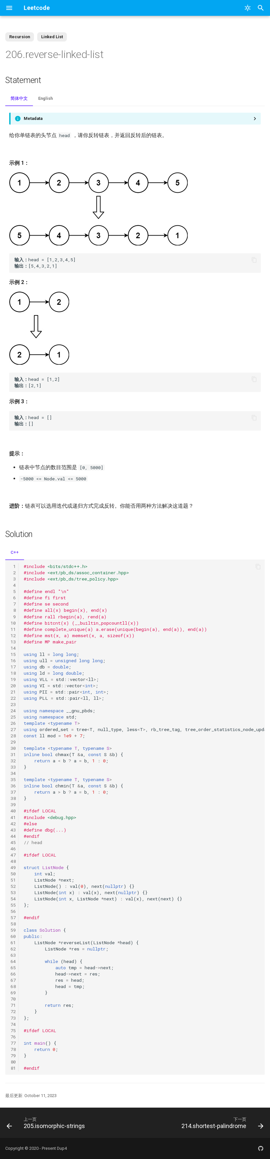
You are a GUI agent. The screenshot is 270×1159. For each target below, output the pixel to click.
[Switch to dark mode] (247, 7)
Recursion (19, 36)
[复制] (254, 260)
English (45, 98)
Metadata (33, 118)
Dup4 (62, 1148)
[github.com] (261, 1148)
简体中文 (19, 98)
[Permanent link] (112, 55)
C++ (15, 552)
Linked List (52, 36)
